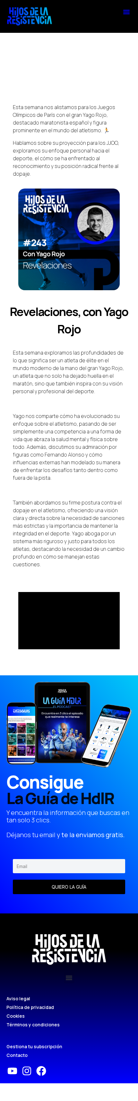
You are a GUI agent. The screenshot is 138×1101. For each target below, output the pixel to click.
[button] (126, 11)
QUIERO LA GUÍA (69, 887)
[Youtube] (12, 1071)
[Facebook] (41, 1071)
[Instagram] (27, 1071)
